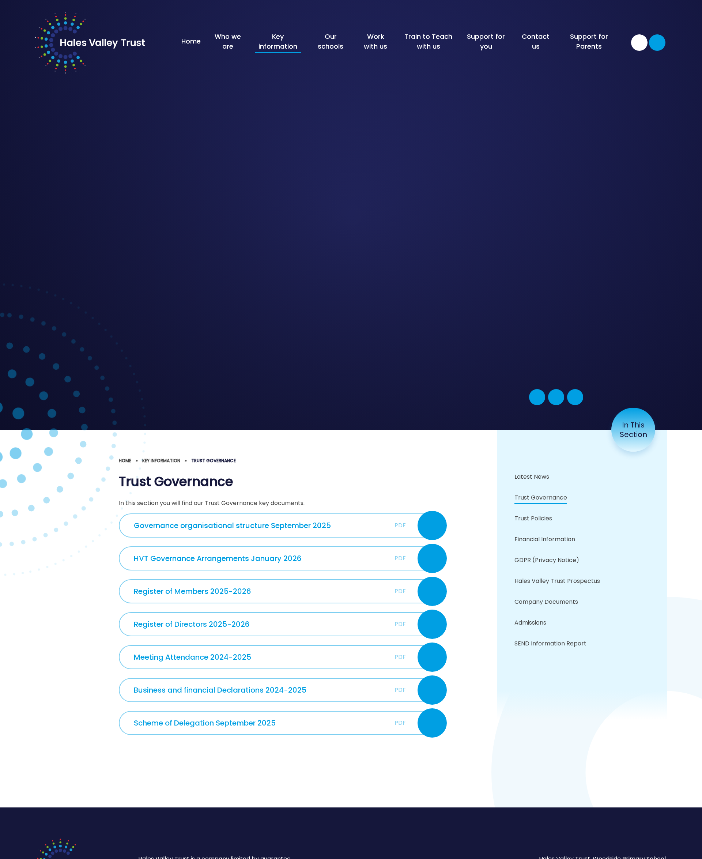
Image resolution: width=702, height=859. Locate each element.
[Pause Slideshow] (537, 397)
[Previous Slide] (556, 397)
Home (125, 460)
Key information (161, 460)
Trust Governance (213, 460)
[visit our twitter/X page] (639, 42)
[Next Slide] (575, 397)
